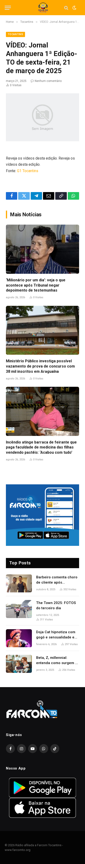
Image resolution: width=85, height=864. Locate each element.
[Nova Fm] (42, 7)
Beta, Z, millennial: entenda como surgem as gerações (57, 663)
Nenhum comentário (48, 81)
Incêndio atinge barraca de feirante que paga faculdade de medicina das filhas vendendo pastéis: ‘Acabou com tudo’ (41, 447)
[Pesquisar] (66, 7)
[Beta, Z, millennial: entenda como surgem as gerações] (19, 664)
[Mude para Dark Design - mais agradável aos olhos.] (73, 8)
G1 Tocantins (27, 171)
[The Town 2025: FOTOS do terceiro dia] (19, 609)
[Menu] (8, 7)
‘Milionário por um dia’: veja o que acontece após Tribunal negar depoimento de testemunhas (35, 285)
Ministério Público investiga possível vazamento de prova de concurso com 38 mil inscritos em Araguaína (40, 366)
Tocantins (15, 34)
